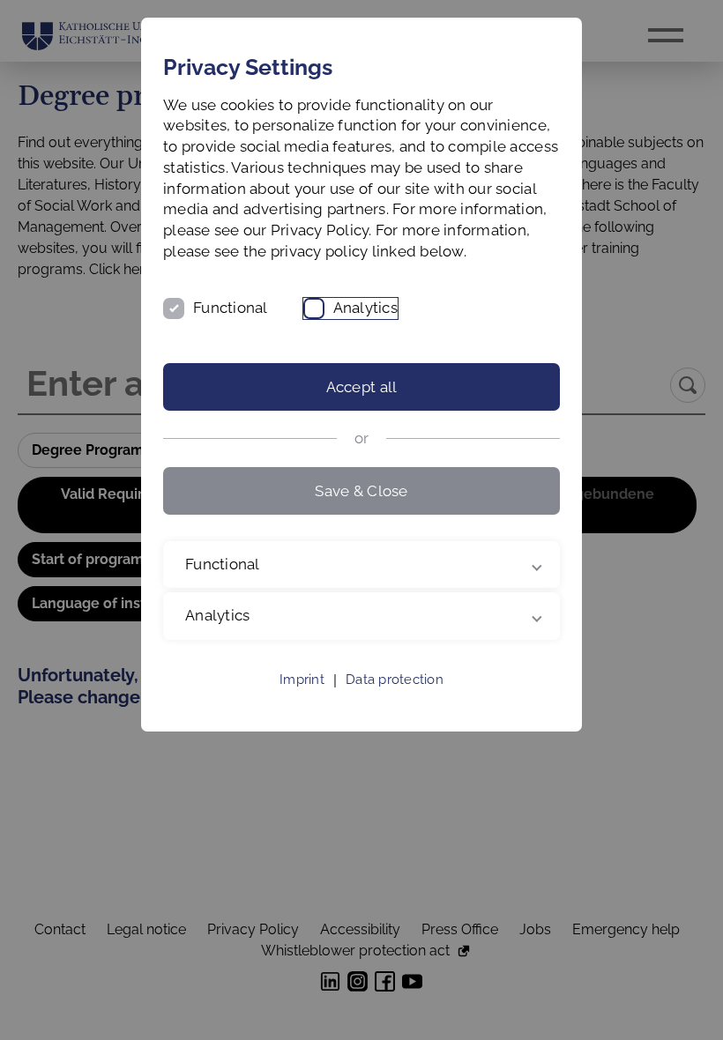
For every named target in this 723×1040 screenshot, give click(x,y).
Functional (230, 307)
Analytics (365, 307)
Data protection (394, 701)
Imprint (302, 701)
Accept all (362, 387)
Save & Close (361, 491)
